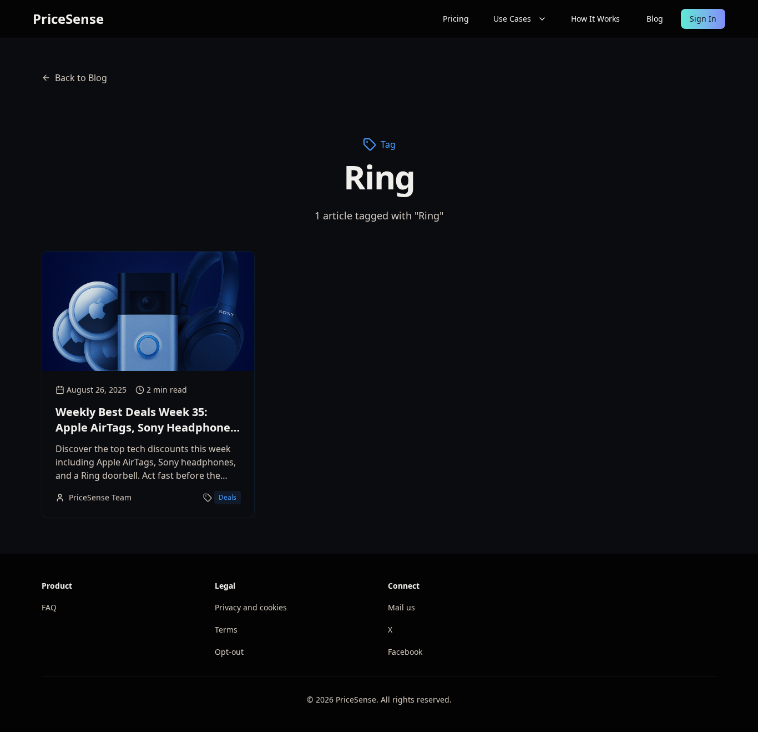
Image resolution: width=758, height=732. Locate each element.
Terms (226, 629)
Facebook (405, 651)
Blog (654, 18)
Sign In (703, 18)
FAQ (49, 607)
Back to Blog (81, 78)
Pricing (456, 18)
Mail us (401, 607)
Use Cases (512, 18)
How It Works (595, 18)
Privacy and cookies (251, 607)
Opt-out (229, 651)
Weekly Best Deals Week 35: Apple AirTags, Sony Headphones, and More (147, 427)
